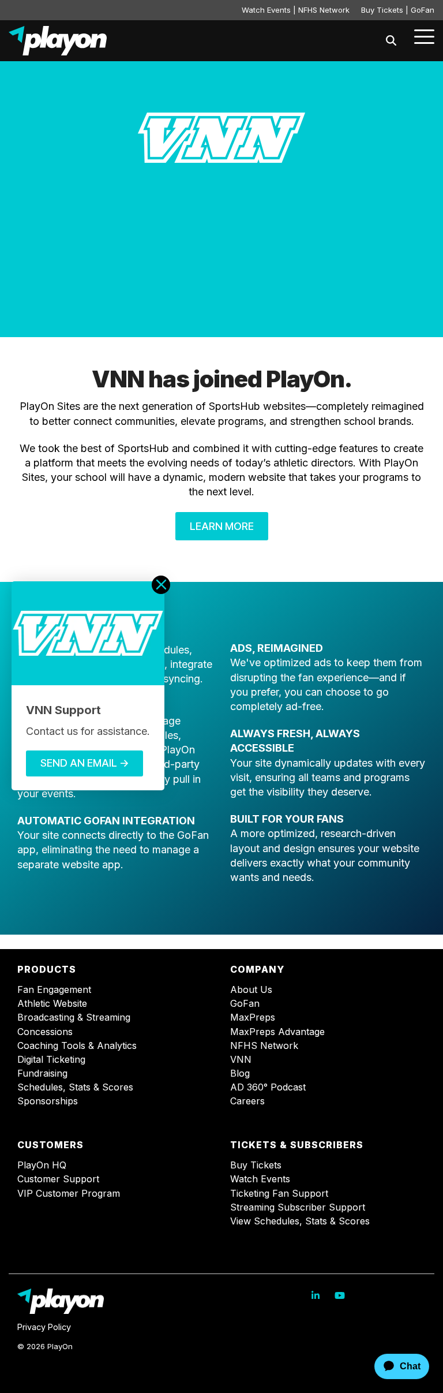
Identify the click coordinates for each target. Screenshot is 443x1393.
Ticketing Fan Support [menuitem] (279, 1193)
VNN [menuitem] (240, 1059)
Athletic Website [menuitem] (52, 1003)
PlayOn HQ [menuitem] (41, 1165)
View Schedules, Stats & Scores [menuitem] (300, 1221)
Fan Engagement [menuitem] (54, 989)
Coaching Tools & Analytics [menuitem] (77, 1045)
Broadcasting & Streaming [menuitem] (73, 1017)
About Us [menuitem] (251, 989)
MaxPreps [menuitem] (252, 1017)
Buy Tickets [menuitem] (255, 1165)
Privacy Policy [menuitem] (44, 1327)
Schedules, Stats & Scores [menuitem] (75, 1087)
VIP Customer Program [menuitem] (68, 1193)
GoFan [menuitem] (245, 1003)
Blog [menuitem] (240, 1073)
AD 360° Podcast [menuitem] (268, 1087)
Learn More (222, 526)
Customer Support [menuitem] (58, 1179)
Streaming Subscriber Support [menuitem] (297, 1207)
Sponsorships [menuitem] (47, 1101)
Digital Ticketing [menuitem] (51, 1059)
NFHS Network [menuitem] (264, 1045)
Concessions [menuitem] (45, 1031)
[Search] (391, 40)
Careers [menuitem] (247, 1101)
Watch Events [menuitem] (260, 1179)
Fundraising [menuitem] (42, 1073)
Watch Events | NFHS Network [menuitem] (296, 9)
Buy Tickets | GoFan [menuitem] (397, 9)
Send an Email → (84, 763)
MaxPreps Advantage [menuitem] (277, 1031)
